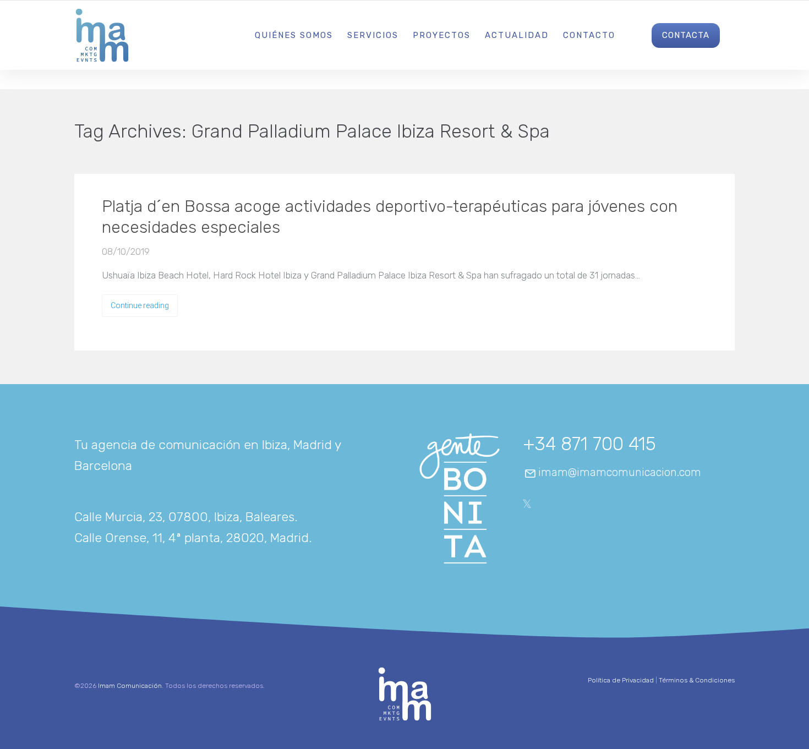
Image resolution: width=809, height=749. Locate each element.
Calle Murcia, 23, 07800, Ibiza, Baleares (184, 516)
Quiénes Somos (294, 35)
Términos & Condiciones (697, 680)
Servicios (372, 35)
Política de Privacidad (621, 680)
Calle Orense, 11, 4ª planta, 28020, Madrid (191, 537)
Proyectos (442, 35)
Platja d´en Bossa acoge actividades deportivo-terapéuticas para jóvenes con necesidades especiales (389, 216)
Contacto (589, 35)
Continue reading (140, 305)
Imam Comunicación (130, 686)
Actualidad (517, 35)
